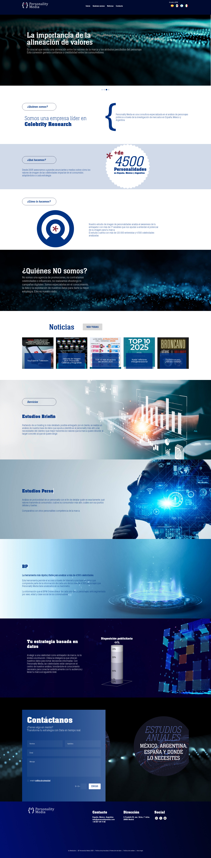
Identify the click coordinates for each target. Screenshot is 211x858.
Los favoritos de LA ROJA (71, 361)
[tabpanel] (105, 43)
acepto (40, 780)
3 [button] (106, 89)
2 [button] (104, 89)
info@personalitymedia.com (103, 819)
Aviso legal (140, 851)
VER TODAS (92, 326)
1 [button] (102, 89)
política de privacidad (42, 780)
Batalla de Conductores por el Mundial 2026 (105, 361)
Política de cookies (129, 851)
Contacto (119, 6)
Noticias (110, 6)
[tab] (102, 89)
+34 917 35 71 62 (99, 822)
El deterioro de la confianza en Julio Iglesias (139, 361)
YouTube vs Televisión (173, 361)
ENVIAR (94, 786)
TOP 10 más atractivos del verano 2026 (38, 361)
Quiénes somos (99, 6)
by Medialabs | (73, 851)
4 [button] (108, 89)
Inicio (88, 6)
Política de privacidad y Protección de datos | (109, 851)
